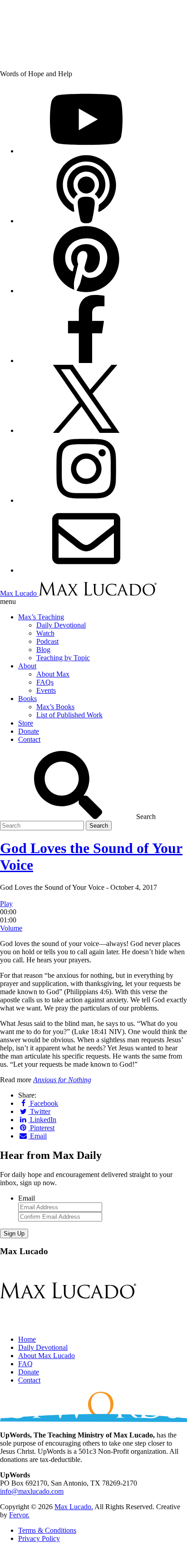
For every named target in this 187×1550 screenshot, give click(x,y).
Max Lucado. (73, 1507)
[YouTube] (86, 151)
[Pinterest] (86, 290)
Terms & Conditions (47, 1530)
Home (27, 1339)
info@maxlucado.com (32, 1491)
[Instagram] (86, 500)
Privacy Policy (39, 1538)
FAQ (25, 1364)
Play (6, 903)
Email (26, 1198)
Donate (28, 1372)
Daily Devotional (43, 1347)
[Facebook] (86, 360)
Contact (29, 1380)
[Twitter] (86, 430)
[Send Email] (86, 570)
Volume (11, 928)
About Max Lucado (46, 1355)
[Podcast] (86, 221)
